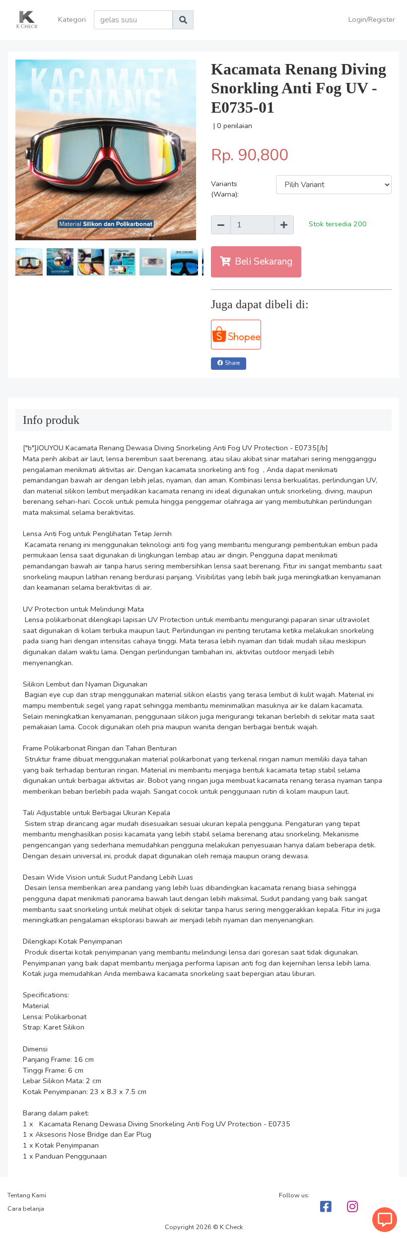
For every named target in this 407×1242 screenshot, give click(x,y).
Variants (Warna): (225, 189)
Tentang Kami (26, 1195)
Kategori (72, 19)
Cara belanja (25, 1208)
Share (232, 363)
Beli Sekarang (263, 261)
